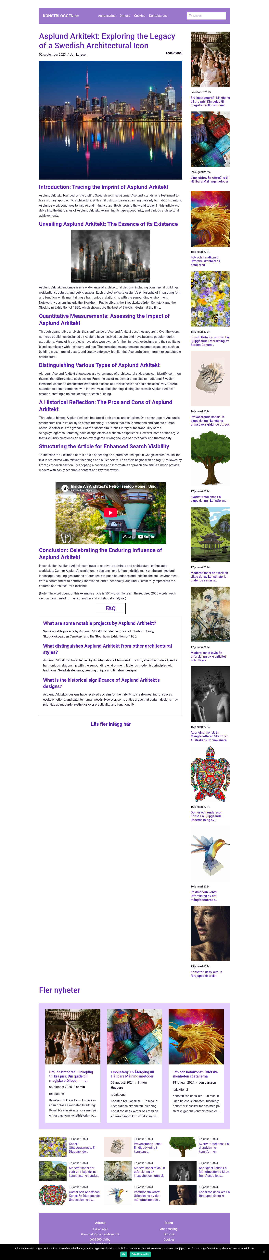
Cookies (139, 16)
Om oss (125, 16)
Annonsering (107, 16)
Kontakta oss (158, 16)
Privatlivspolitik (140, 1254)
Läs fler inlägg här (111, 724)
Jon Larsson (78, 54)
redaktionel (174, 53)
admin (80, 1087)
